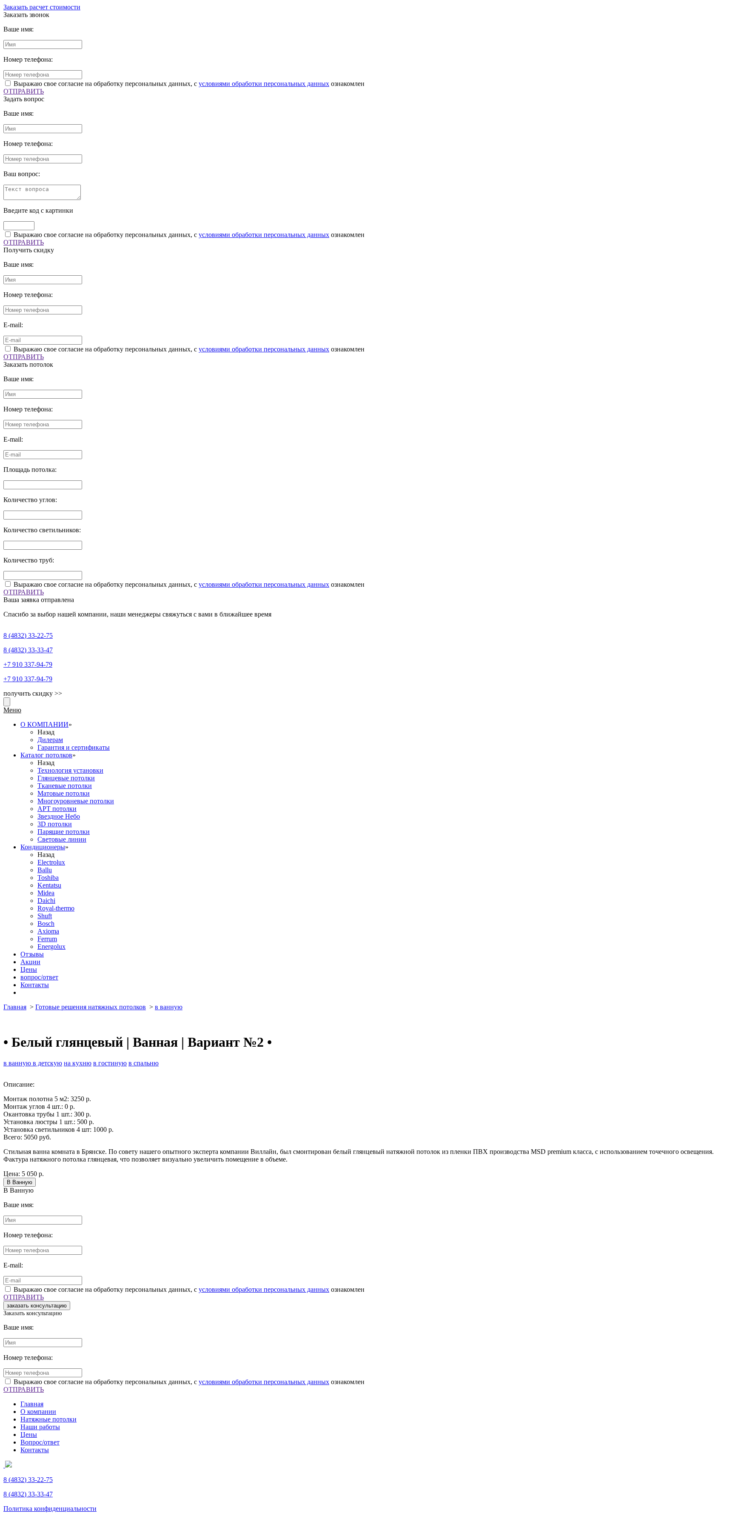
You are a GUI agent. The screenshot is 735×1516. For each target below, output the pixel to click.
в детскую (47, 1063)
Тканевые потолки (64, 785)
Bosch (45, 923)
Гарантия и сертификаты (73, 747)
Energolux (51, 946)
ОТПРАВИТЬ (23, 91)
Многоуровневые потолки (75, 801)
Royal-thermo (55, 908)
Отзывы (32, 954)
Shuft (44, 915)
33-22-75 (28, 635)
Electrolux (51, 862)
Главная (14, 1007)
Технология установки (70, 770)
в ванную (168, 1007)
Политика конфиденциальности (50, 1508)
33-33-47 (28, 650)
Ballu (44, 870)
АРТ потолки (57, 808)
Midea (45, 892)
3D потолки (54, 824)
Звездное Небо (58, 816)
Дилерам (50, 739)
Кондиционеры (42, 847)
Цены (28, 969)
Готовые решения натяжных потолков (90, 1007)
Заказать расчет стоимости (41, 7)
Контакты (34, 984)
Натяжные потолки (48, 1419)
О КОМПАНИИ (44, 724)
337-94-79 (27, 664)
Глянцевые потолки (66, 778)
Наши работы (40, 1426)
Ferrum (47, 938)
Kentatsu (49, 885)
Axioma (48, 931)
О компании (38, 1411)
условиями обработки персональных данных (264, 83)
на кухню (77, 1063)
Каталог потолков (46, 755)
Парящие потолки (63, 831)
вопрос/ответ (39, 977)
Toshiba (48, 877)
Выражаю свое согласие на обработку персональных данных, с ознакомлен (189, 83)
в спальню (143, 1063)
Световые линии (61, 839)
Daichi (46, 900)
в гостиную (110, 1063)
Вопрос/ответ (40, 1442)
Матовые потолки (63, 793)
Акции (30, 961)
